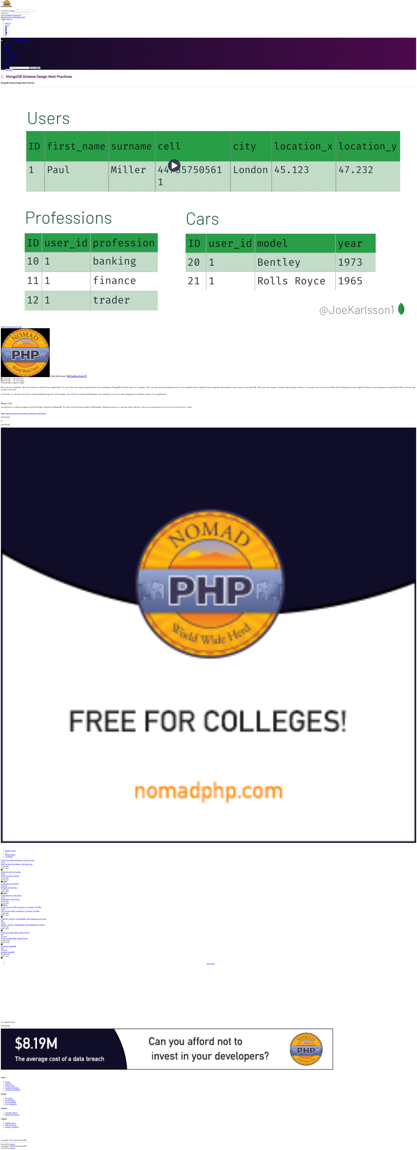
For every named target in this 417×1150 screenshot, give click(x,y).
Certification (14, 54)
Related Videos (10, 852)
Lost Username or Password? (11, 15)
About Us (8, 1084)
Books (7, 50)
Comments (9, 857)
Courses (8, 48)
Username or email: (7, 11)
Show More (211, 964)
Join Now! (9, 70)
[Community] (6, 64)
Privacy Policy (10, 1086)
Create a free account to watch (11, 327)
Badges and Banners (12, 1115)
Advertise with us (11, 1113)
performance (33, 413)
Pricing (7, 1082)
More (7, 52)
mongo (25, 413)
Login (3, 19)
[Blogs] (6, 62)
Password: (4, 13)
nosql (21, 413)
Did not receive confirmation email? (13, 17)
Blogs (12, 56)
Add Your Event (10, 1125)
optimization (42, 413)
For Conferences (11, 1104)
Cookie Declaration (12, 1088)
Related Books (10, 855)
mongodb (15, 413)
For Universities (10, 1102)
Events (7, 44)
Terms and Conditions (12, 1090)
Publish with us (10, 1123)
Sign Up (9, 19)
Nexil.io (12, 1144)
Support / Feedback (12, 1127)
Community (14, 58)
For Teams (8, 1098)
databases (8, 413)
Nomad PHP (20, 39)
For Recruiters (10, 1100)
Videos (7, 46)
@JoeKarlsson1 (77, 376)
